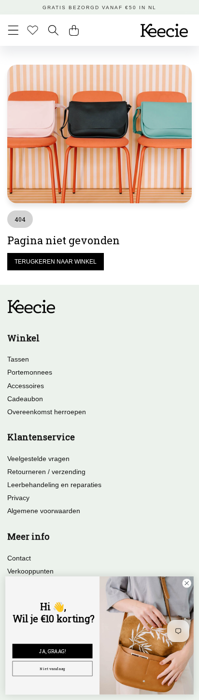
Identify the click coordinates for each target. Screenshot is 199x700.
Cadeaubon (25, 399)
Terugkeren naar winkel (55, 261)
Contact (19, 558)
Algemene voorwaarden (43, 511)
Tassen (18, 359)
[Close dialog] (186, 583)
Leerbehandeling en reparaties (54, 485)
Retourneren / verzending (46, 472)
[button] (13, 30)
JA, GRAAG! (52, 651)
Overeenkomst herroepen (46, 412)
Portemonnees (29, 372)
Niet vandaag (52, 668)
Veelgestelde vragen (38, 458)
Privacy (18, 498)
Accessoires (25, 386)
